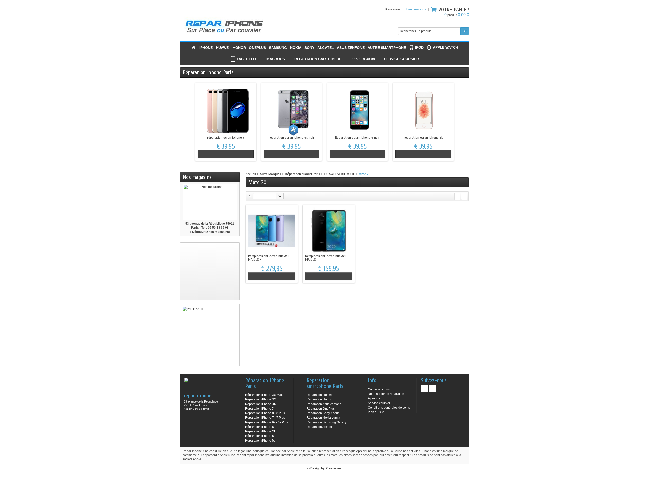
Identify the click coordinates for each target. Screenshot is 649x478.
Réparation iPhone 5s (260, 436)
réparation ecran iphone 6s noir (291, 137)
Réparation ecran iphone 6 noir (357, 137)
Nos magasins (197, 177)
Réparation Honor (319, 399)
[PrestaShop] (210, 335)
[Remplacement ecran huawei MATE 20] (328, 230)
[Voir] (226, 154)
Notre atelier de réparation (386, 394)
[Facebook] (424, 388)
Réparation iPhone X (259, 408)
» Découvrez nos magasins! (210, 232)
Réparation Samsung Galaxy (326, 422)
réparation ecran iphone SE (423, 137)
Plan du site (376, 412)
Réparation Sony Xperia (323, 413)
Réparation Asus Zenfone (324, 404)
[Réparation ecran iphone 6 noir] (357, 110)
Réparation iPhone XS (260, 399)
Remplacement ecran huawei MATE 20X (268, 258)
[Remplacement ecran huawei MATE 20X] (271, 230)
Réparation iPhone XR (260, 404)
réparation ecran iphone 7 (225, 137)
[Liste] (464, 196)
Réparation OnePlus (321, 408)
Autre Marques (270, 174)
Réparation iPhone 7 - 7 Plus (265, 417)
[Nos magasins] (210, 202)
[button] (359, 59)
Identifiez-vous (416, 9)
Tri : (249, 196)
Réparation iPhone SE (260, 431)
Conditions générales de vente (389, 407)
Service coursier (379, 403)
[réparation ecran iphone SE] (423, 110)
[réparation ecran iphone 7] (226, 110)
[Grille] (457, 196)
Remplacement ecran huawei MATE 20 (325, 258)
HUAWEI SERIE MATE (339, 174)
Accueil (251, 174)
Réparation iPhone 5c (260, 440)
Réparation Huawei (320, 395)
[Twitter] (432, 388)
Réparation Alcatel (319, 427)
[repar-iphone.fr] (224, 25)
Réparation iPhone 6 (259, 427)
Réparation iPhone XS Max (264, 395)
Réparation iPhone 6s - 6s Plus (266, 422)
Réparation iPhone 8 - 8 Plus (265, 413)
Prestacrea (334, 468)
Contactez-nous (379, 389)
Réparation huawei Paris (302, 174)
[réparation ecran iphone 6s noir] (291, 110)
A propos (374, 398)
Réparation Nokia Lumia (323, 417)
